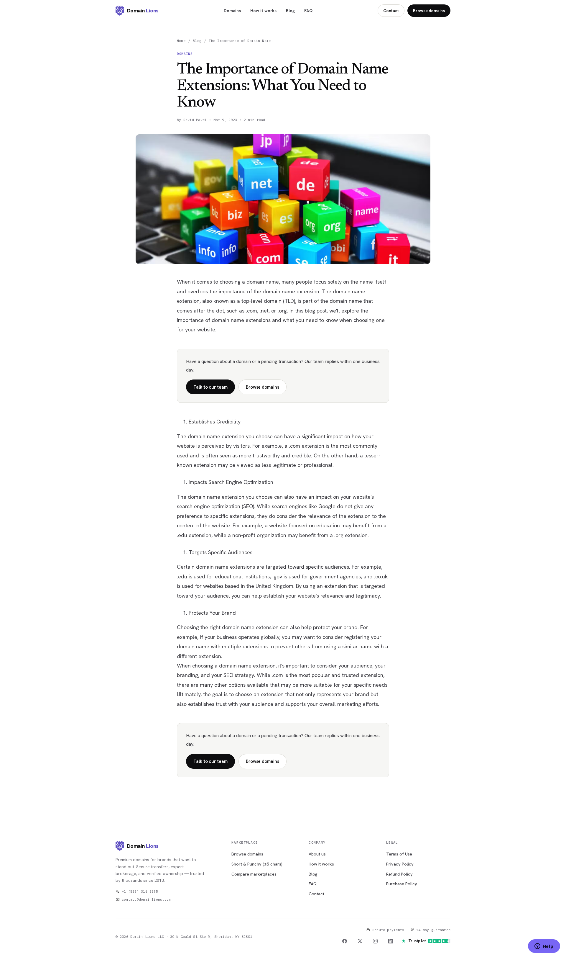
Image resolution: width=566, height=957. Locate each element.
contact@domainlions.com (146, 899)
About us (317, 854)
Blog (290, 10)
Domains (232, 10)
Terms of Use (399, 854)
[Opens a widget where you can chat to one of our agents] (544, 946)
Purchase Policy (401, 883)
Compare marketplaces (254, 874)
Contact (391, 10)
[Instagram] (375, 941)
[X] (360, 941)
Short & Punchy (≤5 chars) (256, 864)
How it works (263, 10)
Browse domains (429, 10)
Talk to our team (210, 387)
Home (181, 40)
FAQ (308, 10)
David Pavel (195, 119)
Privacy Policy (400, 864)
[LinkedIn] (390, 941)
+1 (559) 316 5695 (140, 891)
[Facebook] (344, 941)
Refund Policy (399, 874)
